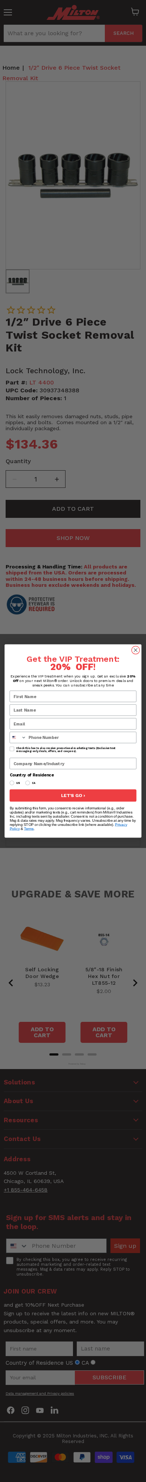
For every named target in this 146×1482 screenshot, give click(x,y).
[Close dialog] (136, 650)
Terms (29, 828)
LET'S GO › (73, 796)
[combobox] (18, 737)
